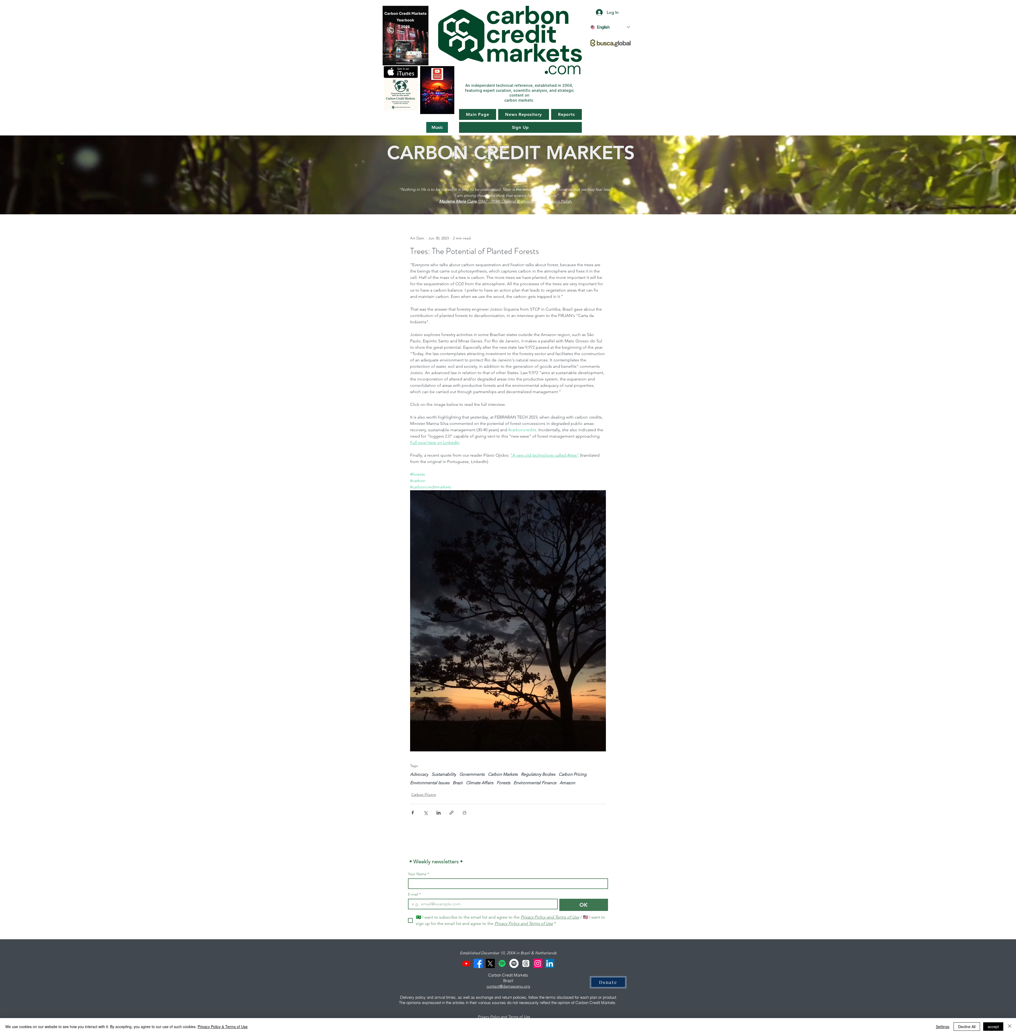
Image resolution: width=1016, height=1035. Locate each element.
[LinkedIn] (549, 963)
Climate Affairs (479, 782)
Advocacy (419, 774)
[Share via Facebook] (412, 812)
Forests (503, 782)
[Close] (1009, 1026)
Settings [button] (942, 1026)
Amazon (567, 782)
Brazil (458, 782)
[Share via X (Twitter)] (425, 812)
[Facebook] (478, 963)
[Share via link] (451, 812)
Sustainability (444, 774)
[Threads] (525, 963)
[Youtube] (466, 963)
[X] (490, 963)
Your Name (418, 874)
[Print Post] (464, 812)
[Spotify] (502, 963)
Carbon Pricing (573, 774)
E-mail (414, 894)
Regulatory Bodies (538, 774)
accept (993, 1026)
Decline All (967, 1026)
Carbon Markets (503, 774)
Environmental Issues (430, 782)
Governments (472, 774)
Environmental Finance (535, 782)
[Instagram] (537, 963)
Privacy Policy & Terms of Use (223, 1026)
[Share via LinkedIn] (438, 812)
